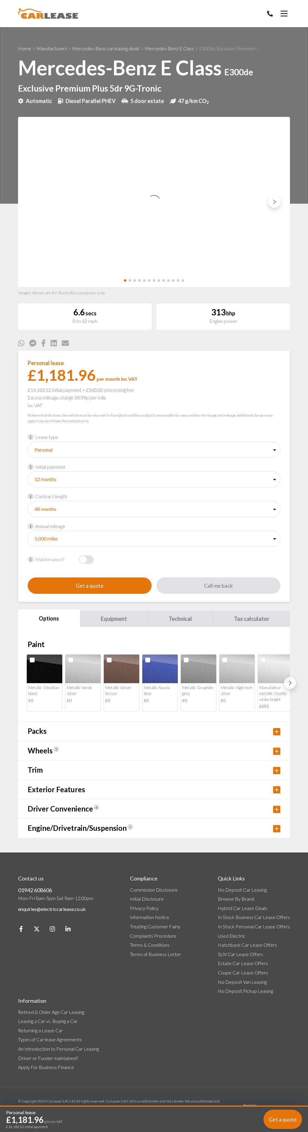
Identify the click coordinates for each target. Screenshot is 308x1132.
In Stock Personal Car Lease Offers (254, 926)
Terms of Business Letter (155, 954)
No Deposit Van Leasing (242, 982)
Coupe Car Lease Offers (243, 972)
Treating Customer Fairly (155, 926)
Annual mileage (50, 526)
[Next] (290, 683)
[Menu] (284, 14)
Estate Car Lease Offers (243, 963)
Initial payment (50, 467)
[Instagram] (52, 930)
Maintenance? (49, 559)
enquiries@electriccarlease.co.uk (52, 909)
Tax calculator (251, 618)
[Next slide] (274, 202)
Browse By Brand (236, 899)
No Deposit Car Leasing (242, 890)
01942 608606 (35, 890)
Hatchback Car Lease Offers (247, 945)
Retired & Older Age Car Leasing (51, 1012)
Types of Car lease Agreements (50, 1039)
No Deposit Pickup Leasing (245, 991)
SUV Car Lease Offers (240, 954)
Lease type (46, 437)
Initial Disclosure (147, 899)
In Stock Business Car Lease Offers (254, 917)
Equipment (114, 618)
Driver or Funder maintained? (48, 1058)
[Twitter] (37, 930)
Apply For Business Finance (46, 1067)
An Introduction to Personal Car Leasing (58, 1049)
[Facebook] (21, 930)
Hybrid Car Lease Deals (242, 908)
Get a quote (89, 585)
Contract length (51, 496)
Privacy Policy (144, 908)
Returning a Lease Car (40, 1030)
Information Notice (149, 917)
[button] (125, 280)
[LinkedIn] (68, 930)
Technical (180, 618)
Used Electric (231, 936)
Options (49, 618)
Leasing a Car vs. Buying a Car (48, 1021)
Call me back (218, 585)
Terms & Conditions (150, 945)
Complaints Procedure (153, 936)
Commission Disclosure (154, 890)
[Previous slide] (34, 202)
